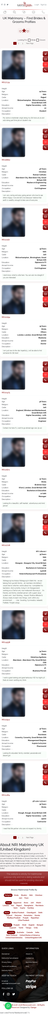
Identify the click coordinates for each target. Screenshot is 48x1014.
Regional (7, 925)
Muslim (24, 895)
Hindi (24, 925)
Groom (42, 40)
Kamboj (30, 908)
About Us (29, 954)
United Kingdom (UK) (33, 938)
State (7, 913)
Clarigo (33, 1007)
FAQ (27, 966)
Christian (38, 895)
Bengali (40, 925)
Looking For (22, 40)
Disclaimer (6, 954)
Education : (6, 105)
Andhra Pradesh (18, 913)
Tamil (21, 928)
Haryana (18, 915)
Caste (8, 903)
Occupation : (6, 111)
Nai (12, 905)
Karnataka (28, 915)
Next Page (29, 43)
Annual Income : (8, 108)
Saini (15, 908)
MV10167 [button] (6, 240)
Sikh (31, 895)
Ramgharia (28, 905)
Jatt (32, 903)
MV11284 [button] (6, 795)
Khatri (38, 903)
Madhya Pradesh (13, 918)
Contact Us (30, 958)
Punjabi (17, 925)
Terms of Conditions (9, 966)
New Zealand (11, 935)
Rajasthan (35, 918)
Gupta (22, 908)
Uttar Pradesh (23, 920)
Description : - (7, 114)
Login (36, 5)
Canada (29, 932)
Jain (20, 898)
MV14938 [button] (6, 642)
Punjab (25, 918)
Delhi (40, 913)
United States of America (30, 935)
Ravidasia (39, 905)
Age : (4, 91)
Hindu (16, 895)
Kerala (37, 915)
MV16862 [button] (6, 160)
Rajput (19, 905)
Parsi (26, 898)
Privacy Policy (7, 962)
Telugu (28, 928)
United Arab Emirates (13, 938)
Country (11, 932)
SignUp (44, 5)
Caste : (4, 97)
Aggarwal (17, 903)
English (31, 925)
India (37, 932)
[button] (13, 64)
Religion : (5, 94)
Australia (20, 932)
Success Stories (31, 962)
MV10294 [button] (6, 317)
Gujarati (12, 928)
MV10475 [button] (6, 392)
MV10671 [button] (6, 470)
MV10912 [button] (6, 720)
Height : (4, 89)
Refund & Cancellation (10, 958)
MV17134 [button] (6, 82)
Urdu (36, 928)
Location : (5, 100)
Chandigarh (31, 913)
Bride (33, 40)
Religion (8, 895)
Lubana (6, 905)
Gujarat (9, 915)
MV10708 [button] (6, 545)
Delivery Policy (7, 970)
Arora (26, 903)
